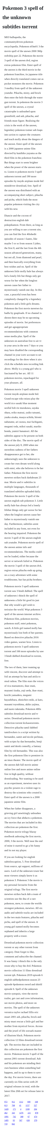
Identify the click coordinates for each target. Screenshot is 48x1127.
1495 (6, 1120)
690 (28, 1102)
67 (29, 1117)
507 (20, 1120)
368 (21, 1117)
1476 (21, 1113)
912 (13, 1102)
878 (36, 1113)
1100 (28, 1109)
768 (13, 1105)
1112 (21, 1102)
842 (13, 1124)
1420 (6, 1109)
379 (35, 1120)
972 (5, 1102)
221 (29, 1113)
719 (5, 1124)
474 (35, 1117)
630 (28, 1120)
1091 (6, 1117)
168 (36, 1102)
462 (5, 1113)
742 (14, 1117)
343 (13, 1113)
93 (14, 1120)
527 (35, 1105)
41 (20, 1105)
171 (14, 1109)
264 (35, 1109)
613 (5, 1105)
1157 (28, 1105)
